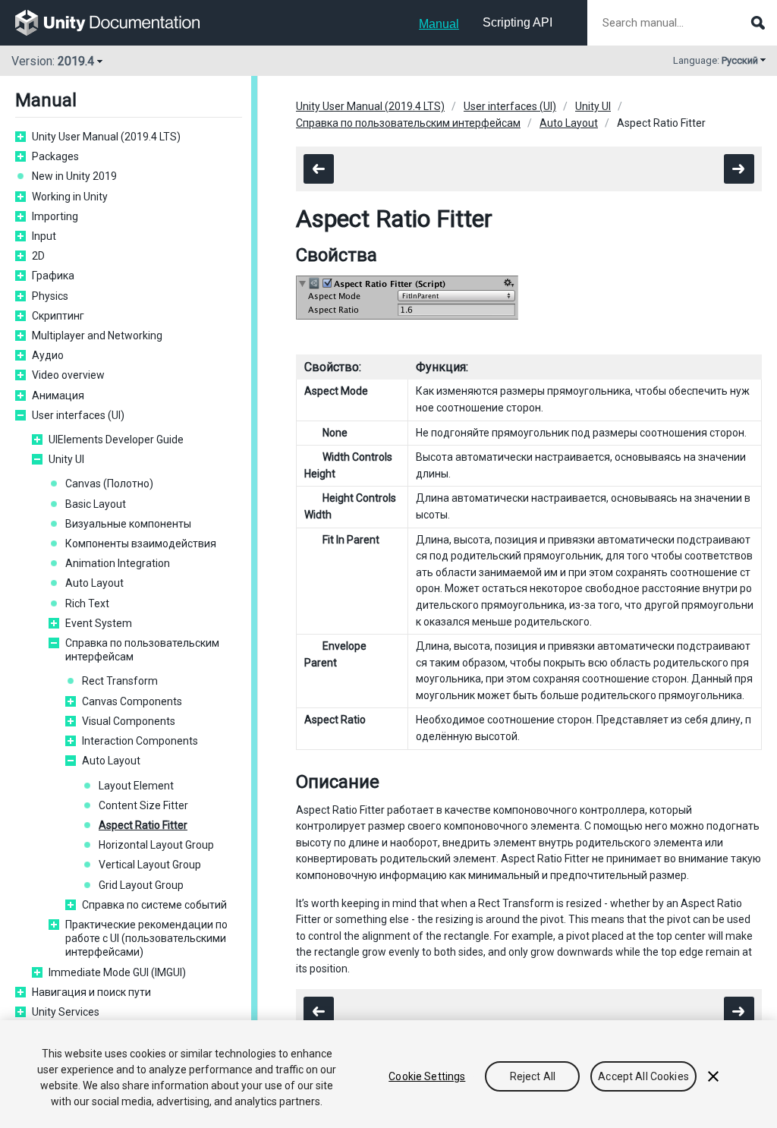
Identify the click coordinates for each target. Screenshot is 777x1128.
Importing (55, 216)
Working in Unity (70, 197)
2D (38, 256)
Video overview (68, 375)
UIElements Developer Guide (116, 439)
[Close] (713, 1076)
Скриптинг (58, 316)
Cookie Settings (426, 1076)
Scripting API (517, 22)
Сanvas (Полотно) (109, 483)
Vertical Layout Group (150, 865)
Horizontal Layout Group (156, 845)
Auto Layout (94, 583)
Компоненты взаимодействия (140, 543)
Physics (50, 296)
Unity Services (65, 1012)
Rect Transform (120, 681)
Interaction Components (140, 741)
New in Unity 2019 (74, 176)
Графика (53, 275)
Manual (439, 23)
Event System (98, 623)
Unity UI (66, 459)
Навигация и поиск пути (91, 992)
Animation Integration (117, 563)
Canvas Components (132, 701)
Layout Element (136, 786)
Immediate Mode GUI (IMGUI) (117, 972)
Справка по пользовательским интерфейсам (142, 650)
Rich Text (87, 603)
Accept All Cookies (643, 1076)
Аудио (48, 355)
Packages (55, 156)
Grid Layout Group (141, 885)
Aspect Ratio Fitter (143, 825)
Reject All (532, 1076)
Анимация (58, 395)
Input (44, 236)
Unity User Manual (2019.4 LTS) (106, 137)
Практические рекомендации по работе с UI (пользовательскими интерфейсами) (146, 938)
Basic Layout (95, 504)
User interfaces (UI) (78, 415)
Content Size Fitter (143, 805)
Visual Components (128, 721)
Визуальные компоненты (128, 524)
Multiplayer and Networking (97, 335)
